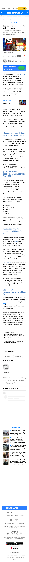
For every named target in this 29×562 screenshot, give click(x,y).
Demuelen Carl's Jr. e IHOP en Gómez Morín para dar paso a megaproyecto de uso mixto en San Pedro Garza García (18, 433)
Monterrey (15, 8)
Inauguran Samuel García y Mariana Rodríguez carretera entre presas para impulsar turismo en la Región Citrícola (17, 440)
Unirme (20, 68)
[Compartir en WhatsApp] (4, 56)
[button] (24, 56)
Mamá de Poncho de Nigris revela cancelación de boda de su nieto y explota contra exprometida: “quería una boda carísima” (18, 455)
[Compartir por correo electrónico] (15, 56)
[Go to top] (25, 508)
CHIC (19, 555)
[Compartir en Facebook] (7, 56)
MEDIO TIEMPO (13, 555)
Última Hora (4, 16)
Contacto (22, 515)
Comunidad (11, 16)
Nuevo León (7, 356)
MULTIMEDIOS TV (9, 557)
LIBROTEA (15, 559)
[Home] (14, 13)
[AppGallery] (14, 547)
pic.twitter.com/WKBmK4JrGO (10, 166)
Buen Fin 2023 (18, 356)
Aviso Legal (20, 512)
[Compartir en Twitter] (9, 56)
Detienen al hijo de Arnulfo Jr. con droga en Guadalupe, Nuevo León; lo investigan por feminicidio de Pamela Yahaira (18, 462)
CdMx (8, 8)
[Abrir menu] (1, 12)
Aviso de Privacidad (11, 512)
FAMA (23, 555)
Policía (17, 16)
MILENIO (7, 555)
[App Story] (19, 543)
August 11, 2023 (21, 167)
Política (23, 16)
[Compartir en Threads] (12, 56)
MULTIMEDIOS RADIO (19, 557)
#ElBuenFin (13, 164)
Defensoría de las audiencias (12, 515)
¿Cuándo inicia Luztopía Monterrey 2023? (8, 102)
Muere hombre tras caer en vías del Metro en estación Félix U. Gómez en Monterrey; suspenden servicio (18, 447)
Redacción (11, 60)
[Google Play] (10, 544)
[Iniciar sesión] (27, 12)
